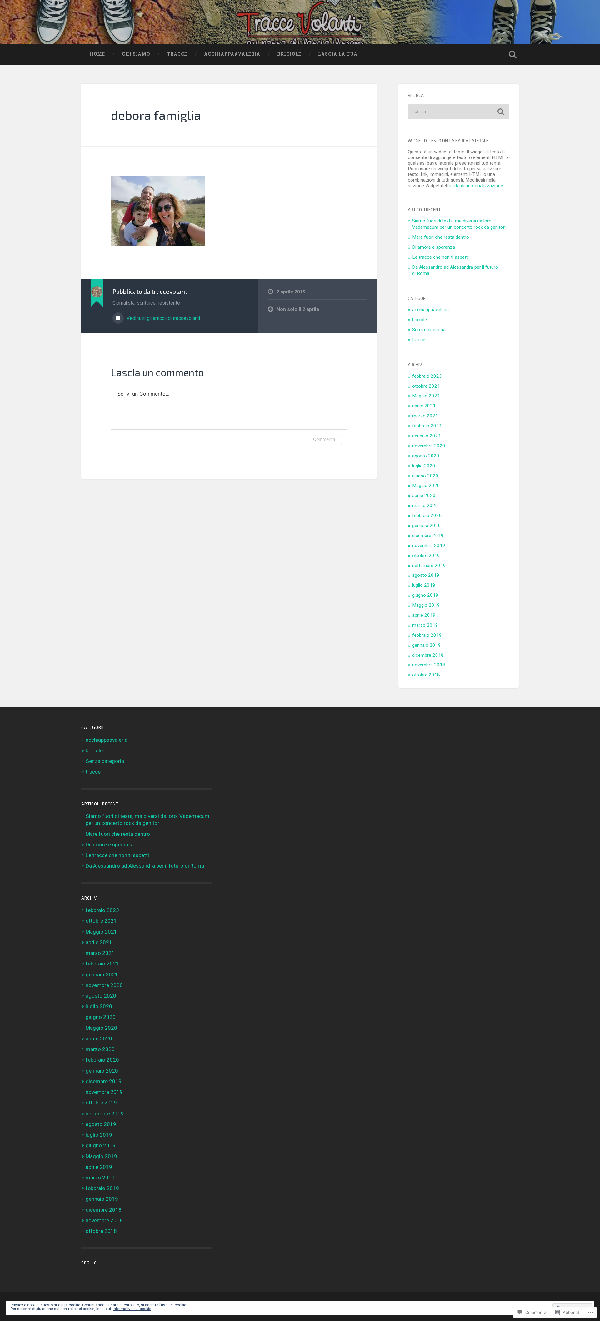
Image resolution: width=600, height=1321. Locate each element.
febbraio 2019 (427, 635)
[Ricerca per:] (458, 111)
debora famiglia (156, 114)
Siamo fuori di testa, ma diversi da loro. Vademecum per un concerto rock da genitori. (459, 224)
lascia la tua (338, 54)
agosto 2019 (425, 575)
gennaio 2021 (426, 436)
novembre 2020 (428, 446)
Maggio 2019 (426, 605)
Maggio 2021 (426, 396)
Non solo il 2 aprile (298, 309)
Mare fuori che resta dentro (440, 237)
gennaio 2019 (426, 645)
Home (97, 54)
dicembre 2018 (428, 655)
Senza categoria (429, 329)
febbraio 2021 (427, 426)
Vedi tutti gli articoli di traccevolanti (162, 318)
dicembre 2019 (428, 535)
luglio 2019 (423, 585)
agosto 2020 (425, 456)
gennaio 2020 (426, 525)
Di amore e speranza (433, 247)
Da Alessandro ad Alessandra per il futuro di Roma (145, 866)
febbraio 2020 (427, 515)
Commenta (324, 439)
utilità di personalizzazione (476, 185)
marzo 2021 (425, 416)
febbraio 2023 (427, 376)
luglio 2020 (423, 466)
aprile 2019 (424, 615)
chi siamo (136, 54)
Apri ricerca (512, 54)
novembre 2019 (428, 545)
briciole (289, 54)
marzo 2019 (425, 625)
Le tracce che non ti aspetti (440, 257)
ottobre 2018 (426, 675)
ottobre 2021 (426, 386)
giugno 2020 (425, 476)
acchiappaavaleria (232, 54)
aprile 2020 (424, 495)
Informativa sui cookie (132, 1309)
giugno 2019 (425, 595)
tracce (177, 54)
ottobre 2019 (426, 555)
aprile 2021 (424, 406)
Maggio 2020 (426, 485)
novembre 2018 (428, 665)
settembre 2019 (429, 565)
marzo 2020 (425, 505)
